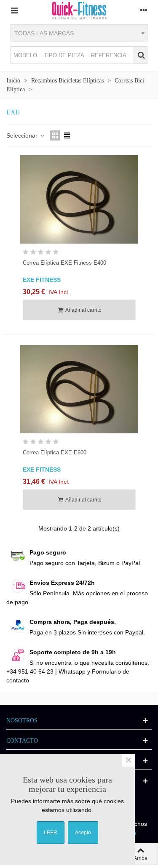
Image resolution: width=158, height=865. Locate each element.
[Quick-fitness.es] (79, 10)
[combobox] (79, 33)
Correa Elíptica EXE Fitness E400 (64, 263)
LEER (50, 833)
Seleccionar (22, 135)
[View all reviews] (79, 253)
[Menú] (14, 10)
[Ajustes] (144, 10)
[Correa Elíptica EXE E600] (79, 389)
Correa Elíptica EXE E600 (54, 452)
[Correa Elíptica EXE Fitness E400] (79, 199)
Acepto (83, 833)
